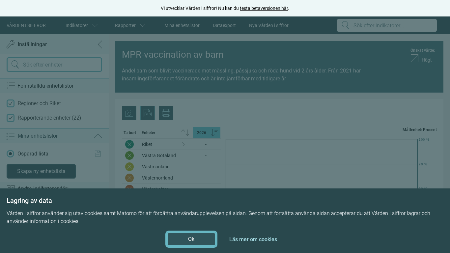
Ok (191, 239)
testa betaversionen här (264, 8)
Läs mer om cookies (253, 239)
